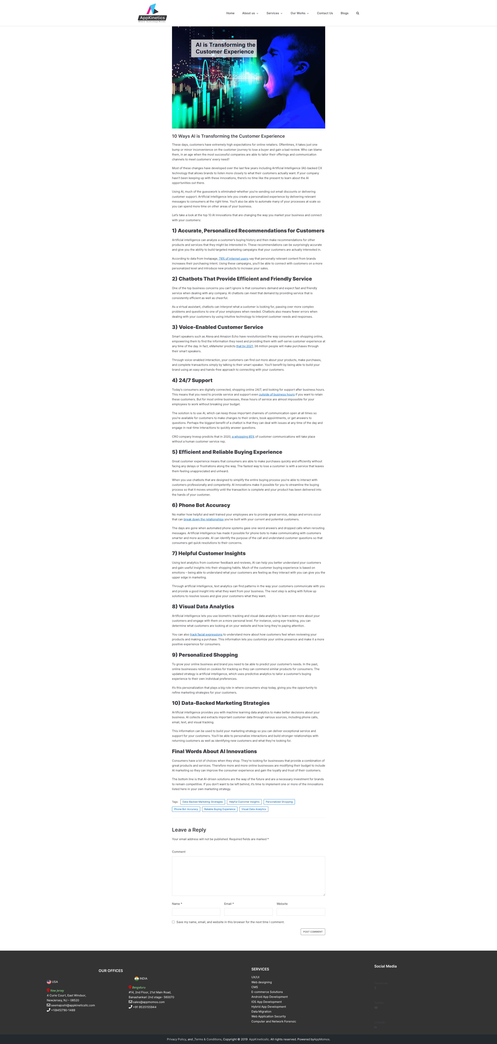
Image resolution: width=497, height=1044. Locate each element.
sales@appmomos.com (149, 1002)
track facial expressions (206, 634)
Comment (178, 852)
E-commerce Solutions (267, 992)
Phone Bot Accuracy (186, 809)
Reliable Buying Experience (219, 809)
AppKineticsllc (259, 1039)
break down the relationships (204, 519)
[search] (357, 13)
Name (177, 904)
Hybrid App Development (268, 1006)
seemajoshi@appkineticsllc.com (73, 1005)
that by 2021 (244, 346)
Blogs (344, 13)
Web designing (261, 982)
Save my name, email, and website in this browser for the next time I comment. (230, 922)
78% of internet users (233, 258)
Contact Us (325, 13)
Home (230, 13)
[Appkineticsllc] (152, 13)
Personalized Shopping (279, 801)
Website (282, 904)
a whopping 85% (243, 436)
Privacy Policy (176, 1039)
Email (229, 904)
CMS (254, 987)
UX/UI (255, 977)
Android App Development (269, 997)
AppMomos (321, 1039)
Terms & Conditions (208, 1039)
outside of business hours (277, 394)
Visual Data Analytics (254, 809)
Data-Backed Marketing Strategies (202, 801)
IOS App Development (266, 1002)
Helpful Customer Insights (244, 801)
